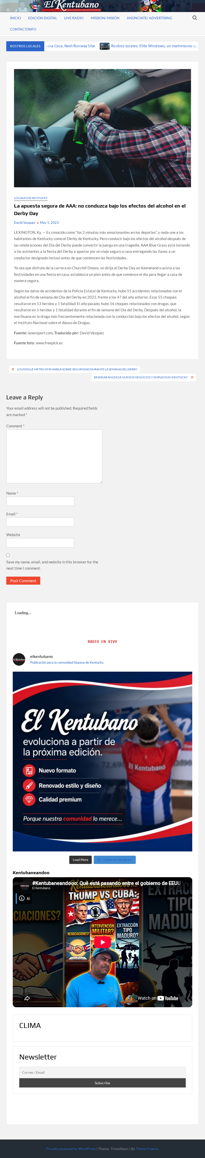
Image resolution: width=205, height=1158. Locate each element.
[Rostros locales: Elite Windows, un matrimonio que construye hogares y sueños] (54, 46)
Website (13, 534)
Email (12, 514)
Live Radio (74, 18)
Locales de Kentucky (31, 198)
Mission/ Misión (105, 18)
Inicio (15, 18)
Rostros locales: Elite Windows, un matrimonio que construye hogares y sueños (129, 46)
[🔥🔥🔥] (102, 761)
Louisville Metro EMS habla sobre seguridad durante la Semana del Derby (77, 369)
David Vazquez (24, 223)
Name (12, 493)
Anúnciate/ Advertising (149, 18)
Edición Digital (42, 18)
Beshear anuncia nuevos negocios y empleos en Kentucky (141, 377)
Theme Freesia (147, 1148)
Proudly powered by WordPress (71, 1148)
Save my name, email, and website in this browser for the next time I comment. (52, 565)
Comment (15, 426)
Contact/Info (23, 29)
